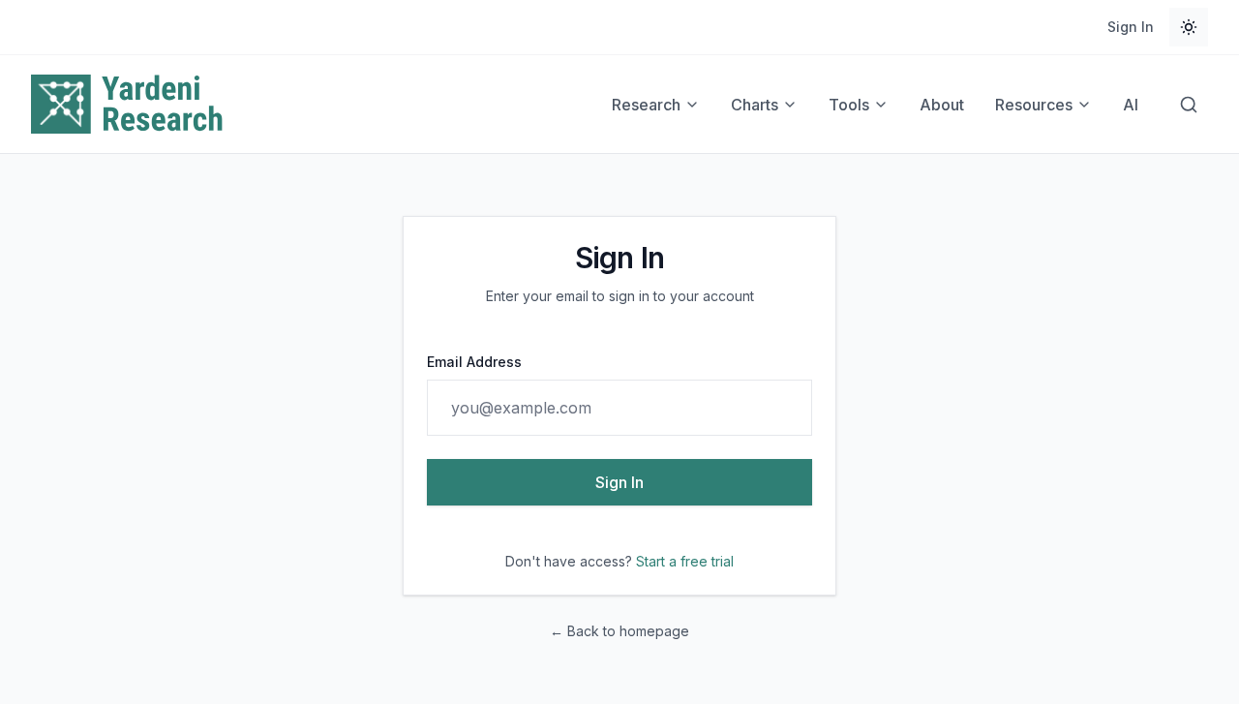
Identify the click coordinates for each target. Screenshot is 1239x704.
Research (646, 104)
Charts (754, 104)
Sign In (1130, 26)
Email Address (474, 361)
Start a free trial (685, 561)
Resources (1034, 104)
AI (1130, 104)
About (942, 104)
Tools (849, 104)
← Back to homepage (619, 631)
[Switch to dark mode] (1188, 27)
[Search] (1188, 104)
